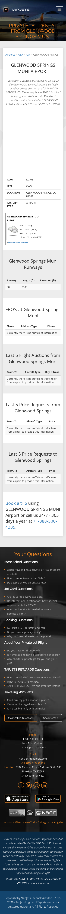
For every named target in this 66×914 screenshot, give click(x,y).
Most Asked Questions (21, 562)
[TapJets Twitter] (29, 785)
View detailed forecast (18, 242)
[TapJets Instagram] (36, 785)
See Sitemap (50, 718)
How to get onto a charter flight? (26, 578)
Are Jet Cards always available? (25, 596)
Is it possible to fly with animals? (26, 708)
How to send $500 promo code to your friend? (34, 677)
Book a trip (16, 503)
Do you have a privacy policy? (24, 632)
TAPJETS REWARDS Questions (27, 669)
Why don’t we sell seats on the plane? (29, 636)
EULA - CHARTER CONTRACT (34, 879)
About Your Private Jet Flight (25, 642)
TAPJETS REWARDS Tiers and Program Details (33, 686)
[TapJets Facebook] (21, 785)
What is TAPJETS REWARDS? (23, 681)
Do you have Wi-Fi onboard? (23, 650)
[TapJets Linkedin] (44, 785)
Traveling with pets (18, 692)
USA (20, 54)
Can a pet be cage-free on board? (26, 704)
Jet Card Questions (18, 589)
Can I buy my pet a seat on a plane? (28, 700)
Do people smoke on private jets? (26, 582)
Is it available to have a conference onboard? (33, 654)
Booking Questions (18, 620)
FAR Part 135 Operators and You (26, 628)
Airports (10, 54)
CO (28, 54)
